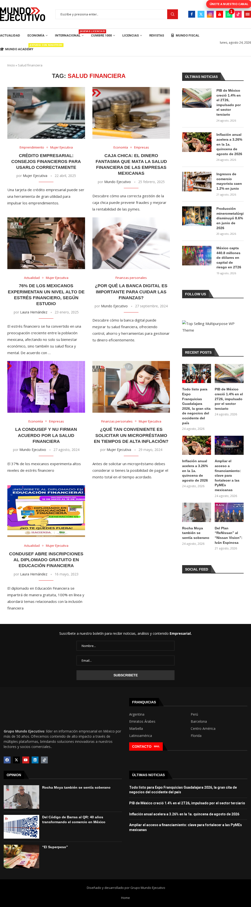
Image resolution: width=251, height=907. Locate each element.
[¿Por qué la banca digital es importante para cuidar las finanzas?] (131, 243)
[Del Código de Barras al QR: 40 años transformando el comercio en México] (21, 826)
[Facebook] (191, 14)
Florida (196, 735)
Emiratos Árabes (142, 721)
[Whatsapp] (229, 14)
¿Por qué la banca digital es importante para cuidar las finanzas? (131, 291)
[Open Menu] (247, 14)
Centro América (203, 728)
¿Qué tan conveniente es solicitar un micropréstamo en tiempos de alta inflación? (131, 435)
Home (125, 897)
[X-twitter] (16, 760)
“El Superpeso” (55, 847)
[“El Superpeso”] (21, 856)
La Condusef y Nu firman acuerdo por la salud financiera (46, 435)
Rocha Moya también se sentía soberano (195, 533)
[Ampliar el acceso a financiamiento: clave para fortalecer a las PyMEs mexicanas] (229, 445)
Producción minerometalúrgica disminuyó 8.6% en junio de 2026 (230, 218)
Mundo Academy (19, 47)
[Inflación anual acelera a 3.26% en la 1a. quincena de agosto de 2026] (197, 142)
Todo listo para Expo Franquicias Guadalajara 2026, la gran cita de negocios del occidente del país (196, 406)
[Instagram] (210, 14)
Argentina (136, 714)
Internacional (69, 33)
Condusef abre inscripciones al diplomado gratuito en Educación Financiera (46, 559)
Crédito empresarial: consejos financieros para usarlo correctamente (46, 161)
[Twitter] (201, 14)
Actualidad (10, 35)
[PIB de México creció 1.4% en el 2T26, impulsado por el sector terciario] (197, 98)
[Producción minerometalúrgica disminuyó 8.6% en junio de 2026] (197, 216)
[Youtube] (219, 14)
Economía (35, 35)
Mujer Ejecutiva (35, 175)
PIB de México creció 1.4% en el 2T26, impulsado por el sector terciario (228, 102)
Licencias (130, 35)
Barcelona (199, 721)
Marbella (136, 728)
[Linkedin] (35, 760)
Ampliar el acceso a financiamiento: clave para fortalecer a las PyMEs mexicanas (228, 475)
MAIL (157, 746)
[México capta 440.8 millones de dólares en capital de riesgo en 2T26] (197, 255)
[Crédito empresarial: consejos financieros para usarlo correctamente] (46, 113)
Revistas (156, 35)
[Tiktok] (238, 14)
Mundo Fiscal (187, 35)
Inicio (11, 65)
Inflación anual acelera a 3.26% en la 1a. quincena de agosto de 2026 (229, 144)
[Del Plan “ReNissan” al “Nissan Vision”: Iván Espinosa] (229, 512)
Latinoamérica (140, 735)
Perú (194, 714)
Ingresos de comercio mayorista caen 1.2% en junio (229, 181)
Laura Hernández (33, 312)
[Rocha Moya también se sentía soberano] (196, 512)
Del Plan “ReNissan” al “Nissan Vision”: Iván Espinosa (228, 535)
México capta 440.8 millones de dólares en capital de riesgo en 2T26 (228, 257)
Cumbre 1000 (101, 35)
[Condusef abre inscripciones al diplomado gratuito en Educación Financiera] (46, 511)
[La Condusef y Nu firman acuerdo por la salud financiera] (46, 387)
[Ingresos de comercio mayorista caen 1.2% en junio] (197, 181)
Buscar (172, 14)
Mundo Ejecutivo (117, 181)
